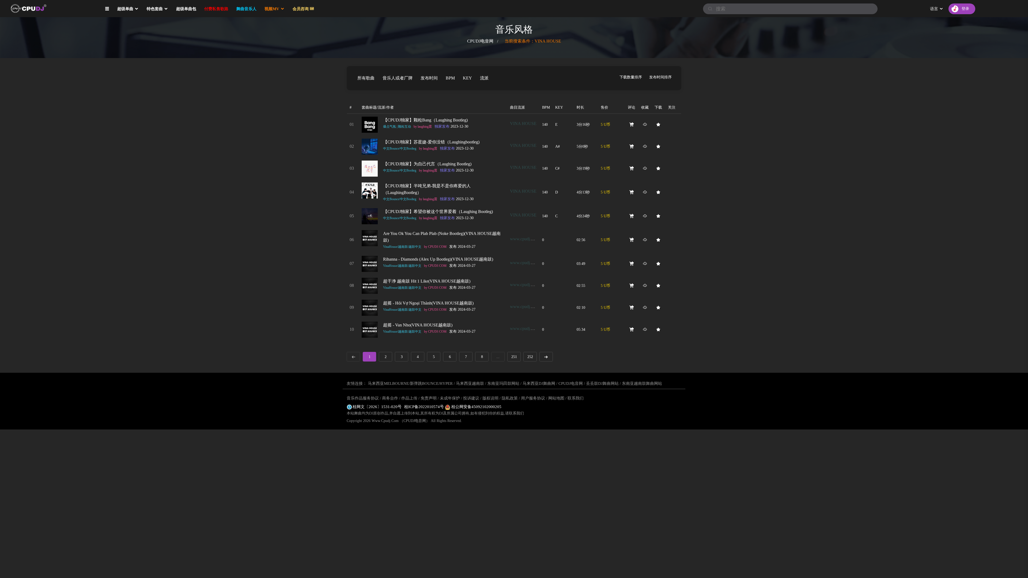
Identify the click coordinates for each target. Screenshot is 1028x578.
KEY (467, 78)
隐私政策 (510, 398)
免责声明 (429, 398)
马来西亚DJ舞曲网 (539, 383)
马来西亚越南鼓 (470, 383)
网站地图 (556, 398)
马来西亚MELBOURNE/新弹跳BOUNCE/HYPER (410, 383)
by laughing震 (423, 126)
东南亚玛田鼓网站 (503, 383)
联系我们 (576, 398)
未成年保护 (450, 398)
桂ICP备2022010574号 (424, 407)
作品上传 (409, 398)
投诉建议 (471, 398)
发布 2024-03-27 (462, 247)
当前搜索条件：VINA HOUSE (533, 41)
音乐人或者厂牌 (398, 78)
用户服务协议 (533, 398)
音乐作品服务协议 (363, 398)
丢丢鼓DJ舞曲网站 (602, 383)
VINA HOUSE (523, 123)
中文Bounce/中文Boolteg (399, 148)
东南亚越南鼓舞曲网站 (642, 383)
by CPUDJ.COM (435, 247)
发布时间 (429, 78)
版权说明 (490, 398)
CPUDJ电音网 (480, 41)
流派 (484, 78)
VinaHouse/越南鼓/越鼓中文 (402, 247)
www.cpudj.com (524, 239)
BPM (450, 78)
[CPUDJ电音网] (37, 8)
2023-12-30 (451, 126)
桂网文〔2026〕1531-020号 (377, 407)
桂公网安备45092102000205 (475, 407)
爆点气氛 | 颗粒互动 (397, 126)
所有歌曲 (366, 78)
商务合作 (390, 398)
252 (530, 357)
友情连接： (357, 383)
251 (514, 357)
